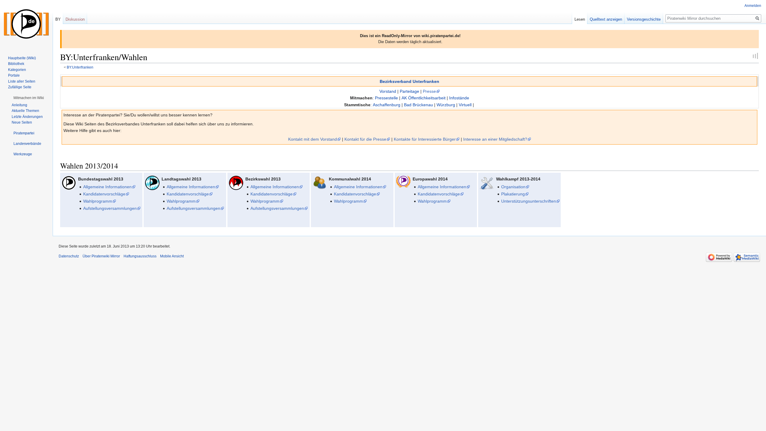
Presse (429, 91)
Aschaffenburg (386, 104)
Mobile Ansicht (172, 256)
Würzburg (446, 104)
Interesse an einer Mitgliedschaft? (495, 139)
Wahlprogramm (97, 201)
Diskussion (75, 19)
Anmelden (752, 6)
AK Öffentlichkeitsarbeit (424, 97)
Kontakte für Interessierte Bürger (425, 139)
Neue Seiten (22, 122)
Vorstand (387, 91)
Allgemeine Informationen (107, 186)
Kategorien (17, 70)
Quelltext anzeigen (606, 19)
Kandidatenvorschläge (104, 194)
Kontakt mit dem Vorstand (312, 139)
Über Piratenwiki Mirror (101, 256)
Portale (14, 75)
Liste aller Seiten (21, 81)
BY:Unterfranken (80, 67)
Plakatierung (513, 194)
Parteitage (409, 91)
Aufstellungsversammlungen (110, 208)
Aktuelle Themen (25, 111)
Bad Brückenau (418, 104)
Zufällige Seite (19, 87)
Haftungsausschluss (140, 256)
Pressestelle (386, 97)
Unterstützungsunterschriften (528, 201)
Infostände (459, 97)
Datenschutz (69, 256)
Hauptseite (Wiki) (22, 58)
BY (58, 19)
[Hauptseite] (26, 24)
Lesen (579, 19)
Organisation (513, 186)
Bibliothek (16, 64)
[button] (28, 98)
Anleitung (19, 105)
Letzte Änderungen (27, 117)
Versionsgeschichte (644, 19)
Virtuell (465, 104)
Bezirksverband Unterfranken (409, 81)
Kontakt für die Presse (365, 139)
